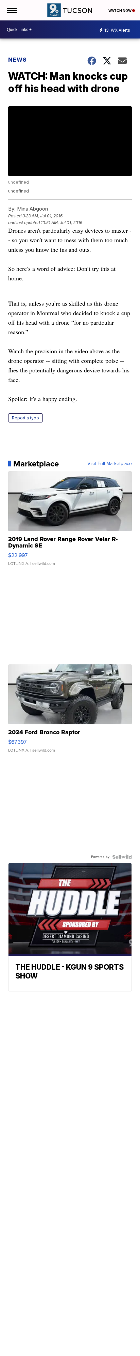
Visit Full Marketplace (109, 463)
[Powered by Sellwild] (122, 856)
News (17, 59)
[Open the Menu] (11, 10)
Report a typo (25, 417)
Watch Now (120, 11)
